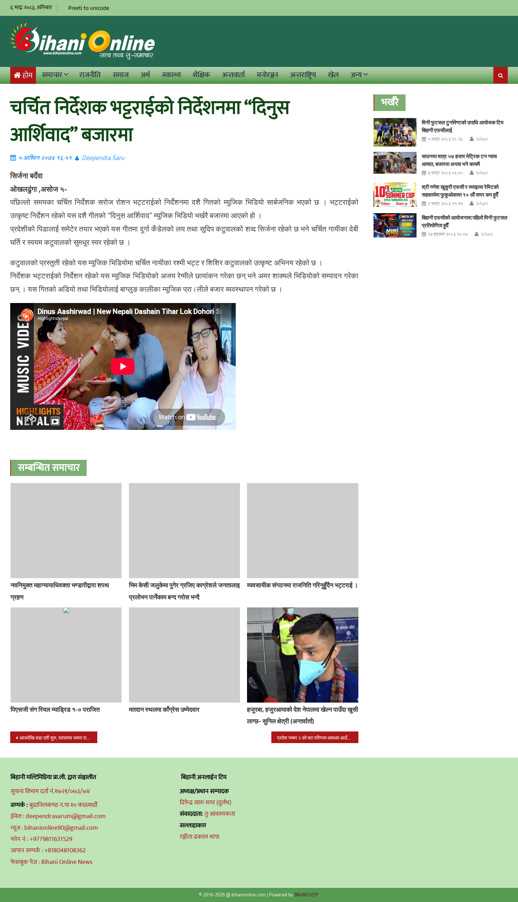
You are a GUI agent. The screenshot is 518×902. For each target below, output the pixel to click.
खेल (333, 75)
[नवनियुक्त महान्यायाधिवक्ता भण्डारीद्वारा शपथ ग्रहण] (66, 530)
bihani (482, 138)
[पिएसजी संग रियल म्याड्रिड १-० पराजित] (66, 655)
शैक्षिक (201, 75)
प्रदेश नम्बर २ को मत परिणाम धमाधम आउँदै (313, 737)
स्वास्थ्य (171, 75)
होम (27, 75)
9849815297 (306, 894)
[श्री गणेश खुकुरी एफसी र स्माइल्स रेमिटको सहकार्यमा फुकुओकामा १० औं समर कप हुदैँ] (395, 195)
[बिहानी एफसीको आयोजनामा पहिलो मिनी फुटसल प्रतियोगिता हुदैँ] (395, 225)
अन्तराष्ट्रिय (303, 75)
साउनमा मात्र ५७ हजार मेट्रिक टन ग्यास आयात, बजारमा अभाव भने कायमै (459, 160)
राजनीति (90, 75)
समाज (121, 75)
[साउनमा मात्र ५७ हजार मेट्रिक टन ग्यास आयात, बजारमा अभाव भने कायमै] (395, 163)
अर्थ (145, 75)
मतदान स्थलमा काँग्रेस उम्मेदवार (164, 709)
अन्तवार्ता (233, 75)
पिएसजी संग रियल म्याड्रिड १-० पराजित (55, 709)
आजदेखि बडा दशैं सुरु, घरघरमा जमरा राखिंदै (56, 737)
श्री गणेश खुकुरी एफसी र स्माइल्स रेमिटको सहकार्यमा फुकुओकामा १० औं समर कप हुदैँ (460, 191)
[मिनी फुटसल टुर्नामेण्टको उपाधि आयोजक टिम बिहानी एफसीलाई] (395, 132)
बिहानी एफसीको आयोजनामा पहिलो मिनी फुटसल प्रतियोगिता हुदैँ (464, 221)
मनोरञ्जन (267, 75)
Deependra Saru (103, 157)
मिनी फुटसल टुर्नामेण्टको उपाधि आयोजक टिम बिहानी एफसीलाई (463, 126)
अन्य (356, 75)
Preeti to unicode (88, 8)
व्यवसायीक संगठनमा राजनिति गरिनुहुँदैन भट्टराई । (302, 585)
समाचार (52, 75)
